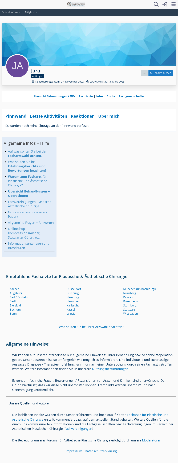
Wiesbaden (130, 314)
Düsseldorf (74, 289)
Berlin (13, 301)
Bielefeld (15, 305)
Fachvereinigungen (78, 429)
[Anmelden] (164, 4)
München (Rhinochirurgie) (140, 289)
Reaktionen (83, 116)
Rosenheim (130, 301)
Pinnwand (15, 116)
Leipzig (71, 314)
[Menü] (173, 4)
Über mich (109, 116)
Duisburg (73, 293)
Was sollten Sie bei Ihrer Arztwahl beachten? (91, 327)
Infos (99, 96)
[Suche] (156, 4)
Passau (128, 297)
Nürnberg (129, 293)
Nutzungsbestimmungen (110, 369)
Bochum (15, 310)
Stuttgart (129, 310)
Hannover (73, 301)
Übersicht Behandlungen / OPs (54, 96)
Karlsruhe (73, 305)
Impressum (74, 451)
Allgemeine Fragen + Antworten (31, 222)
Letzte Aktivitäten (48, 116)
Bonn (13, 314)
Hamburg (73, 297)
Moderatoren (151, 440)
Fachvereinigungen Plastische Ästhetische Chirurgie (29, 204)
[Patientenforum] (76, 4)
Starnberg (129, 305)
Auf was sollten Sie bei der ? (27, 153)
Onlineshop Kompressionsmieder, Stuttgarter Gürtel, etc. (24, 233)
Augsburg (16, 293)
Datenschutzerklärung (101, 451)
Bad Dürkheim (19, 297)
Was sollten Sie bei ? (27, 166)
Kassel (71, 310)
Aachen (14, 289)
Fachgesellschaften (132, 96)
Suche (111, 96)
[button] (144, 73)
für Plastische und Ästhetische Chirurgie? (27, 180)
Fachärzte (86, 96)
